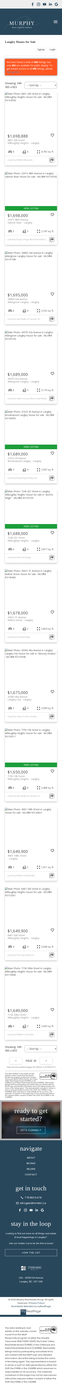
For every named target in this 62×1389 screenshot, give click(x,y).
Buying (31, 1163)
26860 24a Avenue (23, 300)
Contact (31, 1174)
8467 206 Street (23, 937)
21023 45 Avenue (24, 460)
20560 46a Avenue (19, 698)
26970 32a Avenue (23, 380)
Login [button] (52, 49)
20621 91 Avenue (20, 619)
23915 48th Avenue (20, 221)
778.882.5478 (33, 1197)
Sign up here (13, 72)
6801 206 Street (23, 142)
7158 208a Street (23, 1016)
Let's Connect (31, 1130)
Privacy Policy (36, 1303)
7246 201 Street (23, 539)
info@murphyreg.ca (33, 1203)
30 (34, 1061)
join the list (31, 1252)
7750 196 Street (23, 778)
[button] (32, 4)
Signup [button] (41, 49)
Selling (31, 1168)
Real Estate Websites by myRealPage (31, 1306)
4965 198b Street (17, 857)
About (31, 1157)
